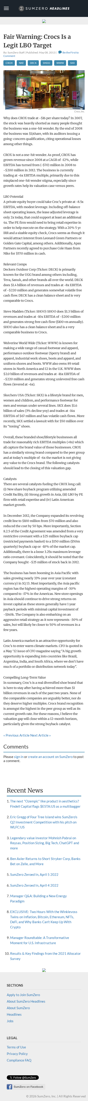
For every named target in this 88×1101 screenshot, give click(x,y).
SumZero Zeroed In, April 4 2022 (34, 885)
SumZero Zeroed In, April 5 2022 (34, 874)
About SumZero (18, 1008)
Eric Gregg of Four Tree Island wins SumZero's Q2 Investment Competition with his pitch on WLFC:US (43, 822)
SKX (72, 62)
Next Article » (40, 735)
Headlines (14, 1014)
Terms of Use (16, 1047)
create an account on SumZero (50, 757)
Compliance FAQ (19, 1060)
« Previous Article (16, 735)
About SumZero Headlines (26, 1001)
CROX (9, 62)
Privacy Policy (17, 1054)
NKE (21, 62)
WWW (60, 62)
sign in (18, 757)
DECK (33, 62)
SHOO (46, 62)
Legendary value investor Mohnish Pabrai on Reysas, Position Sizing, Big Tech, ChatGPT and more (44, 843)
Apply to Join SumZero (23, 995)
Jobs (10, 1021)
